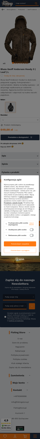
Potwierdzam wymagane (20, 250)
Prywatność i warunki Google (13, 203)
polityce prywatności (25, 197)
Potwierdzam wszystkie (20, 244)
